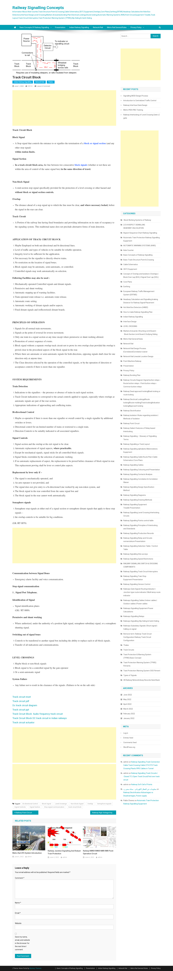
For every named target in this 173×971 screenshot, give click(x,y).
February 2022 (129, 714)
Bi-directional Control (30, 804)
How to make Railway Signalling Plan (137, 312)
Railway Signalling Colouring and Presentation (141, 470)
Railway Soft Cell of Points (142, 784)
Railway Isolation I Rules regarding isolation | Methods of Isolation (140, 417)
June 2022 (127, 695)
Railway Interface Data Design (135, 105)
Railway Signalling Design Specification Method (138, 488)
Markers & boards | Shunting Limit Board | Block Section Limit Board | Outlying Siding (140, 332)
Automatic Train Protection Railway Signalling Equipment (141, 239)
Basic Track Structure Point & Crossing (138, 260)
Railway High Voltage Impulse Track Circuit (104, 813)
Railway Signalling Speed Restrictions (138, 559)
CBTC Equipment (130, 269)
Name (18, 903)
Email (18, 913)
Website (18, 923)
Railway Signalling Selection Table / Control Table (140, 547)
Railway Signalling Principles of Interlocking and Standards (140, 527)
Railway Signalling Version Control (136, 584)
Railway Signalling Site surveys (135, 554)
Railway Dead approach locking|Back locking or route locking (141, 393)
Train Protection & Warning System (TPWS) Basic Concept (137, 656)
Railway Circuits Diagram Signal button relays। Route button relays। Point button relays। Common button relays (141, 383)
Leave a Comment (43, 86)
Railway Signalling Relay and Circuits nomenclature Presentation (137, 539)
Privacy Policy (136, 27)
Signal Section (35, 807)
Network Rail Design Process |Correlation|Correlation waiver (135, 350)
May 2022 (127, 699)
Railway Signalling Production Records (138, 533)
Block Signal (46, 804)
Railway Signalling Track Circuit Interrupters (140, 572)
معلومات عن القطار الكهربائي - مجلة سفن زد (139, 789)
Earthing (126, 287)
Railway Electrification (132, 411)
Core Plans (127, 282)
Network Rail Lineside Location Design (138, 356)
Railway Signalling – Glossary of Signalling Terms (140, 437)
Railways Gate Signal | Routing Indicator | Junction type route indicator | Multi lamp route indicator (141, 592)
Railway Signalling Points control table (138, 521)
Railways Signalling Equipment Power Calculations (138, 610)
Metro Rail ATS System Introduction (27, 853)
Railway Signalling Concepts (38, 7)
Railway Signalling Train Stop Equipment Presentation (134, 578)
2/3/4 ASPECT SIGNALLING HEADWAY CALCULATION (134, 226)
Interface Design (130, 322)
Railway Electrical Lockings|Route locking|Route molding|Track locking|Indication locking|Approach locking (141, 402)
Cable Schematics (130, 264)
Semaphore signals (104, 804)
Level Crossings (61, 804)
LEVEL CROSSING (130, 326)
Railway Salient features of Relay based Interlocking (139, 429)
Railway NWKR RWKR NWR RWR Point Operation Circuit (98, 852)
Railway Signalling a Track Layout (136, 444)
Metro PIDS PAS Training (133, 110)
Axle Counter (128, 250)
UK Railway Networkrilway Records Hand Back (141, 680)
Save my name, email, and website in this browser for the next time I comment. (22, 943)
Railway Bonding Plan (131, 375)
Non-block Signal (77, 804)
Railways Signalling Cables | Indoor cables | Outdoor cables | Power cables (140, 602)
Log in (125, 733)
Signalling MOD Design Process (135, 96)
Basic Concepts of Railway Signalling (34, 27)
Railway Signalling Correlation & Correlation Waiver (140, 480)
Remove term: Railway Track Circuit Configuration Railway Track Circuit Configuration (137, 637)
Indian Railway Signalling (79, 27)
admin (30, 86)
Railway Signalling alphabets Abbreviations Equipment (140, 450)
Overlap (90, 804)
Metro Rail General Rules (117, 27)
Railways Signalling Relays (133, 616)
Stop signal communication (54, 807)
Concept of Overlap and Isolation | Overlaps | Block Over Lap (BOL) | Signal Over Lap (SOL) (141, 275)
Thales (50, 82)
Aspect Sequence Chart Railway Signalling (140, 233)
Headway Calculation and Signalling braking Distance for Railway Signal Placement (140, 301)
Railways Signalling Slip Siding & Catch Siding (141, 621)
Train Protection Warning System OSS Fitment (141, 671)
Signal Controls (20, 807)
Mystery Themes (35, 968)
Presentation (60, 27)
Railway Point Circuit (24, 813)
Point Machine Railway (132, 361)
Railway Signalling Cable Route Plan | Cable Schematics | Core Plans (140, 458)
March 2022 (128, 709)
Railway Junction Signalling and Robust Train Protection (64, 852)
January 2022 (128, 718)
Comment (19, 878)
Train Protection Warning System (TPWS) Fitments (139, 664)
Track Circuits (128, 650)
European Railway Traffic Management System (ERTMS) (138, 293)
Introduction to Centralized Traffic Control (139, 100)
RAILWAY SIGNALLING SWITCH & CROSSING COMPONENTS (140, 565)
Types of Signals (130, 675)
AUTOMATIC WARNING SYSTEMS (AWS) (139, 246)
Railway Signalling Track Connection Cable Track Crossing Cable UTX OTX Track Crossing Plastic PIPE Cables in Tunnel (141, 765)
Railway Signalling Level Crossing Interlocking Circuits (141, 514)
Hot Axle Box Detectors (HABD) (135, 307)
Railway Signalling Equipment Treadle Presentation (135, 506)
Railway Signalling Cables (133, 465)
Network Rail (98, 27)
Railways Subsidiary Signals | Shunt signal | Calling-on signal (140, 627)
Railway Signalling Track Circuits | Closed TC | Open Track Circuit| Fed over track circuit (141, 776)
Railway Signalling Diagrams (134, 495)
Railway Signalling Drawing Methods (137, 500)
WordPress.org (129, 747)
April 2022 (127, 704)
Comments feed (130, 742)
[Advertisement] (64, 108)
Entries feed (128, 738)
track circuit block (74, 807)
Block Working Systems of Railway (137, 220)
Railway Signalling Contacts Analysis (137, 474)
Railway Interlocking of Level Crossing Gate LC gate (141, 116)
